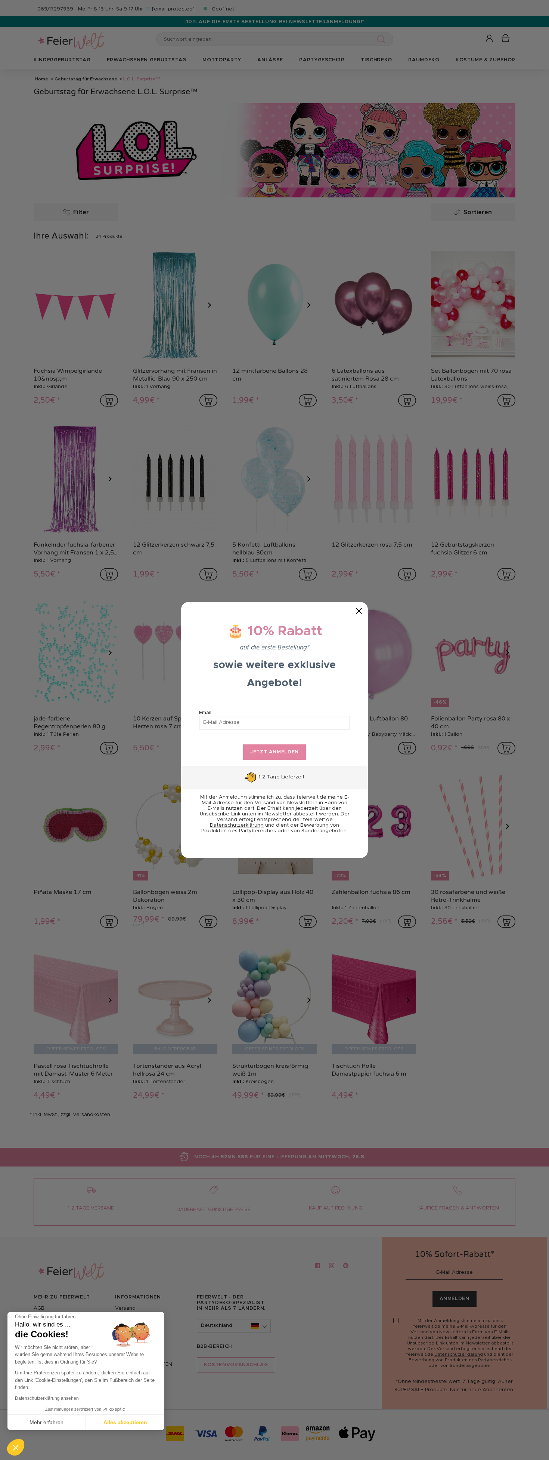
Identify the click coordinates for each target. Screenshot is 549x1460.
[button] (16, 1447)
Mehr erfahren (46, 1422)
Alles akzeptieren (125, 1422)
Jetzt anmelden (274, 752)
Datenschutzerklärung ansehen (47, 1398)
